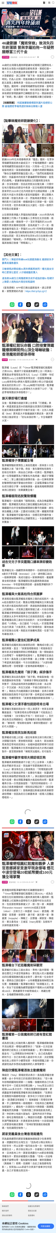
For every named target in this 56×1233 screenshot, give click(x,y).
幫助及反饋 (32, 1211)
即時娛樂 (5, 57)
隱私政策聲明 (7, 1215)
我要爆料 (31, 1215)
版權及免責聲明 (34, 1206)
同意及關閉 (45, 1226)
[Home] (12, 2)
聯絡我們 (5, 1206)
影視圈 (4, 359)
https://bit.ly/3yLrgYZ (36, 291)
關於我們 (5, 1211)
